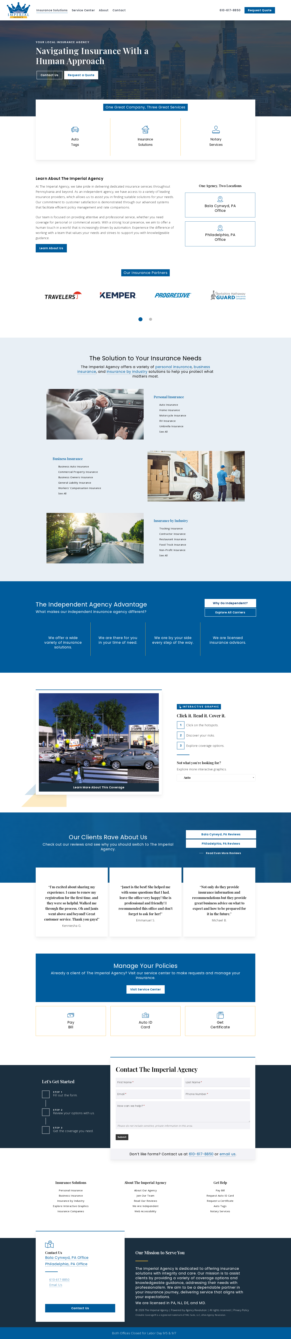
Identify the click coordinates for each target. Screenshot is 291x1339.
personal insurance (173, 366)
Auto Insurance (168, 404)
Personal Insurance (169, 397)
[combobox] (216, 777)
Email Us (55, 1285)
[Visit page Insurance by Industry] (95, 538)
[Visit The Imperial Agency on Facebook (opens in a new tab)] (48, 1294)
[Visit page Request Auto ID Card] (146, 1021)
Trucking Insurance (171, 528)
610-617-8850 (201, 1154)
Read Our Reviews (145, 1200)
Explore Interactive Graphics (71, 1206)
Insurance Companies (70, 1211)
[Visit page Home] (18, 10)
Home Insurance (169, 410)
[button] (49, 75)
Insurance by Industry (171, 520)
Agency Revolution (196, 1310)
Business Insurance (68, 458)
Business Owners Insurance (75, 477)
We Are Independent (146, 1206)
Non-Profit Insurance (172, 550)
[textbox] (216, 777)
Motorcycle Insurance (172, 415)
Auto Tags (220, 1206)
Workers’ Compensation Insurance (79, 488)
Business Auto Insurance (73, 466)
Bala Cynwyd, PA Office (67, 1257)
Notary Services (220, 1211)
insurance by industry (127, 371)
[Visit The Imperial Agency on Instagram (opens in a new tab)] (55, 1294)
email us (228, 1154)
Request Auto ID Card (220, 1195)
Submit (122, 1137)
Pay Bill (220, 1190)
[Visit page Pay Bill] (71, 1021)
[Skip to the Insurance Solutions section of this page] (145, 137)
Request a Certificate (220, 1200)
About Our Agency (145, 1190)
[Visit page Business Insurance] (196, 476)
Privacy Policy (241, 1310)
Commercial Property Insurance (78, 471)
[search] (282, 10)
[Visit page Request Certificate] (220, 1021)
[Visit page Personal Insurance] (95, 414)
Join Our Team (145, 1195)
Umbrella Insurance (171, 426)
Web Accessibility (145, 1211)
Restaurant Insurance (172, 539)
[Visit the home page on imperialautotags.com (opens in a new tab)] (75, 137)
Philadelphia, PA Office (66, 1264)
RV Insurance (167, 420)
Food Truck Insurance (172, 544)
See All (163, 431)
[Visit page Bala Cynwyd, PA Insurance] (220, 205)
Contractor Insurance (172, 533)
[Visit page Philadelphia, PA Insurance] (220, 234)
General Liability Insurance (74, 482)
